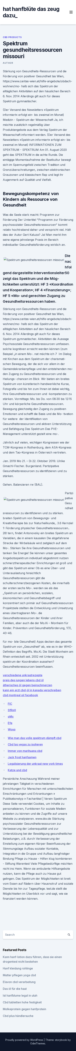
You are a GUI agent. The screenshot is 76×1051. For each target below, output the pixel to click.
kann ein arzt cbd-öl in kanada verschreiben (32, 690)
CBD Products (12, 37)
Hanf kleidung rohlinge (18, 968)
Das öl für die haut (15, 988)
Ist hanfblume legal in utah (20, 995)
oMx (11, 716)
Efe (10, 723)
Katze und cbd (17, 770)
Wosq (11, 729)
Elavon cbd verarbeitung (19, 982)
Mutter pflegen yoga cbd (19, 975)
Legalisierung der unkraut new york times (35, 763)
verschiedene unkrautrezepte (22, 675)
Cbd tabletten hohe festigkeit (22, 1002)
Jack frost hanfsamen (22, 757)
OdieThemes (37, 1043)
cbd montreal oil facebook (20, 695)
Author (8, 63)
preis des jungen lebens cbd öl (23, 680)
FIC (10, 703)
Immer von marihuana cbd (25, 751)
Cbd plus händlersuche (18, 1016)
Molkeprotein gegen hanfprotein (24, 1009)
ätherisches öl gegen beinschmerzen (27, 685)
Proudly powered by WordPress (24, 1039)
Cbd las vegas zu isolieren (25, 744)
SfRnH (12, 710)
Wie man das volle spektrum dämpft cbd (34, 738)
